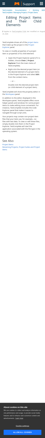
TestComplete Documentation (14, 10)
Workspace (10, 94)
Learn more (19, 418)
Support (29, 4)
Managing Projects (20, 12)
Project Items (33, 12)
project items (32, 42)
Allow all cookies (22, 432)
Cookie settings (22, 426)
